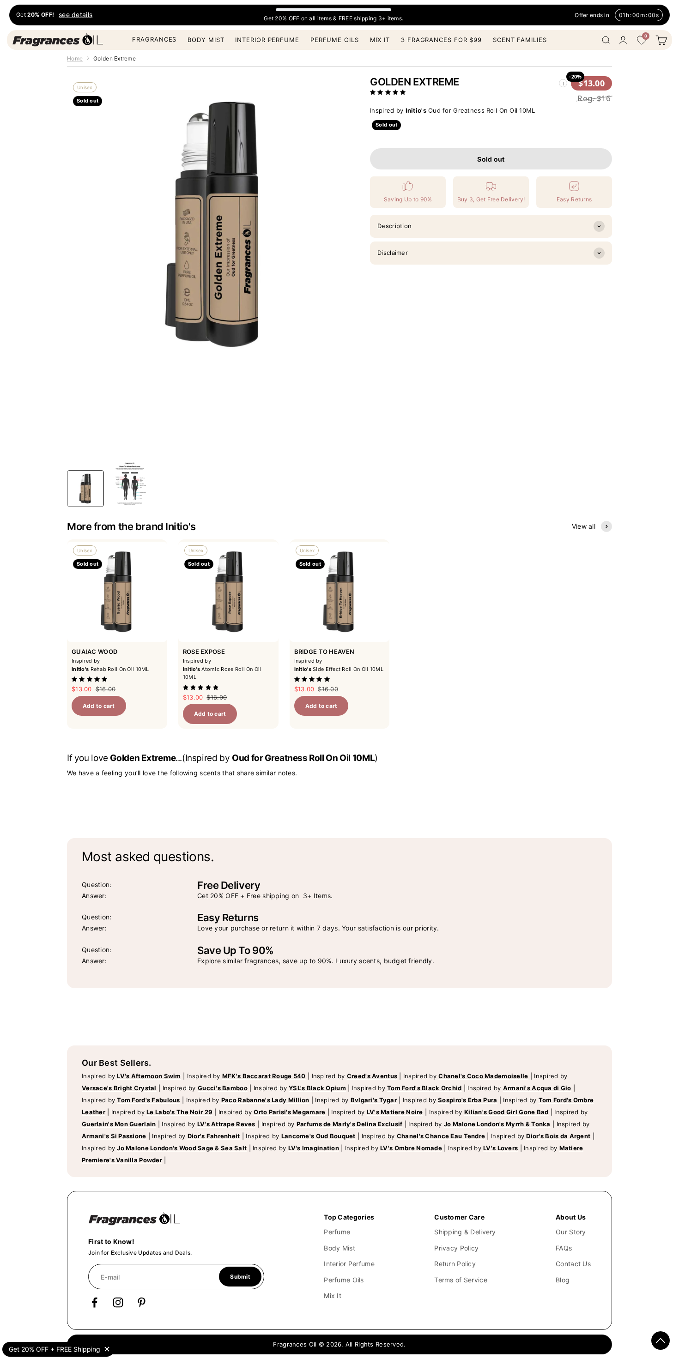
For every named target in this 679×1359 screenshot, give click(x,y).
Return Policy (455, 1264)
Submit (240, 1276)
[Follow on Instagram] (118, 1302)
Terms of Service (460, 1280)
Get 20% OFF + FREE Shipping (54, 1349)
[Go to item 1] (85, 488)
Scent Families (520, 39)
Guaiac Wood (94, 651)
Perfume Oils (334, 39)
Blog (563, 1280)
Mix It (380, 39)
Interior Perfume (267, 39)
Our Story (571, 1232)
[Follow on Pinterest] (141, 1302)
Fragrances (154, 39)
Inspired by (131, 1076)
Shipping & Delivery (465, 1232)
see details (75, 15)
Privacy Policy (456, 1248)
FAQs (564, 1248)
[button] (389, 92)
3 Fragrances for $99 (441, 39)
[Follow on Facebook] (94, 1302)
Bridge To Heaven (324, 651)
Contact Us (573, 1264)
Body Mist (206, 39)
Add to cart (99, 705)
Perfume (337, 1232)
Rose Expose (204, 651)
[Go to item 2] (129, 484)
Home (75, 58)
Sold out (490, 159)
